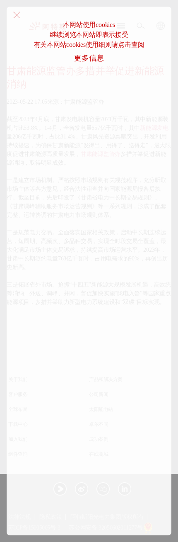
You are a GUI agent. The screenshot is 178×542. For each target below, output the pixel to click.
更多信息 (88, 58)
